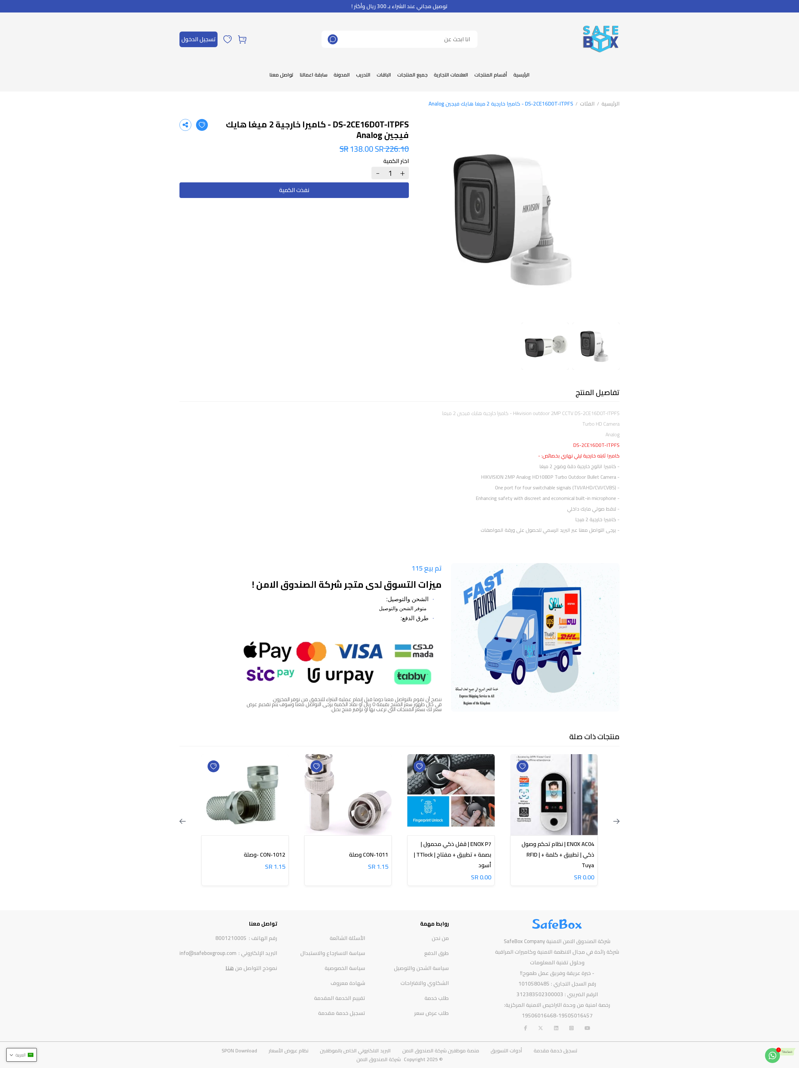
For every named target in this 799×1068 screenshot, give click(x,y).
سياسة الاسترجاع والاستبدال (332, 953)
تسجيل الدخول (198, 39)
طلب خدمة (436, 998)
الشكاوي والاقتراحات (424, 983)
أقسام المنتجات (490, 74)
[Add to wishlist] (202, 125)
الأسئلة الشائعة (347, 938)
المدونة (342, 74)
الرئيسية (521, 74)
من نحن (440, 938)
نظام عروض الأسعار (288, 1050)
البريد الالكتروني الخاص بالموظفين (355, 1050)
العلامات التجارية (451, 74)
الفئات (587, 104)
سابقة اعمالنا (313, 74)
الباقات (384, 74)
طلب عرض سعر (431, 1013)
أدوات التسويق (506, 1050)
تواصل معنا (281, 74)
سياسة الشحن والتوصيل (421, 968)
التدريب (363, 74)
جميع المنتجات (412, 74)
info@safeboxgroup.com (207, 953)
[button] (22, 1054)
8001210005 (231, 938)
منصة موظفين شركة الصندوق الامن (440, 1050)
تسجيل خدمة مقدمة (341, 1013)
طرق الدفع (436, 953)
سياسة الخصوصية (345, 968)
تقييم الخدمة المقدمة (339, 998)
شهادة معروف (348, 983)
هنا (229, 968)
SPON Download (239, 1050)
